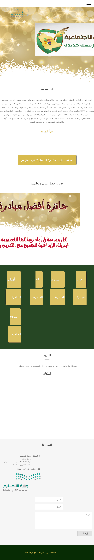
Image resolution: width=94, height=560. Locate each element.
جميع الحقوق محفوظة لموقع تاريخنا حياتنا (40, 552)
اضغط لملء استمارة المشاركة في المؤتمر (47, 160)
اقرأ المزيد (47, 131)
